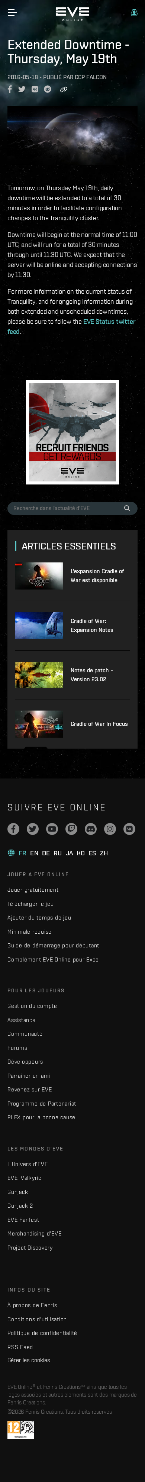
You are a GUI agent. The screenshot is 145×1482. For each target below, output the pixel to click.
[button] (134, 12)
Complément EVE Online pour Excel (53, 959)
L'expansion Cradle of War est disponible (97, 576)
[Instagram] (110, 829)
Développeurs (25, 1061)
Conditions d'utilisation (37, 1319)
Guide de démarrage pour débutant (53, 945)
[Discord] (91, 829)
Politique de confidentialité (42, 1333)
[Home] (72, 19)
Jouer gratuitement (33, 890)
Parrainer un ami (28, 1076)
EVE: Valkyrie (24, 1178)
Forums (17, 1048)
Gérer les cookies (28, 1360)
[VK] (129, 829)
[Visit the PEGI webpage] (20, 1430)
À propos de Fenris (32, 1305)
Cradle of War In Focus (99, 723)
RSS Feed (20, 1347)
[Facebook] (13, 829)
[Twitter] (33, 829)
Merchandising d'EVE (34, 1233)
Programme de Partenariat (41, 1103)
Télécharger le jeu (30, 904)
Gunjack (17, 1192)
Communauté (25, 1034)
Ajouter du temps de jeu (39, 917)
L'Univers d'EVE (27, 1164)
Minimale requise (29, 931)
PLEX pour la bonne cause (41, 1117)
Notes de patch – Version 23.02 (92, 675)
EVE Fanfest (23, 1220)
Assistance (21, 1020)
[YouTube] (52, 829)
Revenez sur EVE (29, 1089)
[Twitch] (71, 829)
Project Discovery (30, 1247)
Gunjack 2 (20, 1205)
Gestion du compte (32, 1006)
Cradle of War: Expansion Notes (92, 625)
